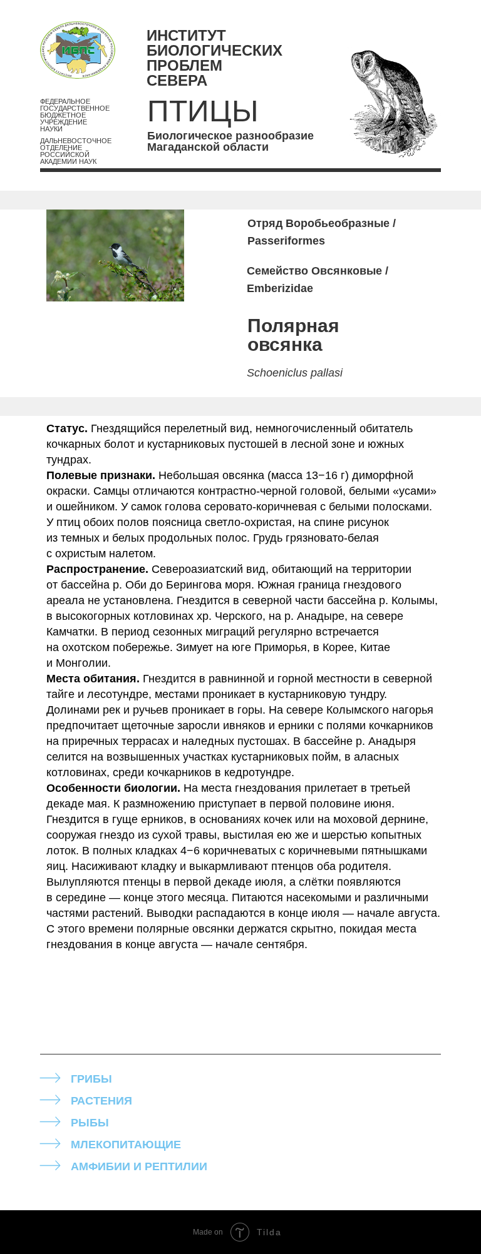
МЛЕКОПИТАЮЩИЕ (126, 1144)
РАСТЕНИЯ (101, 1101)
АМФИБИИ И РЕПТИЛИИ (139, 1166)
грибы (91, 1079)
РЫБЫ (90, 1122)
